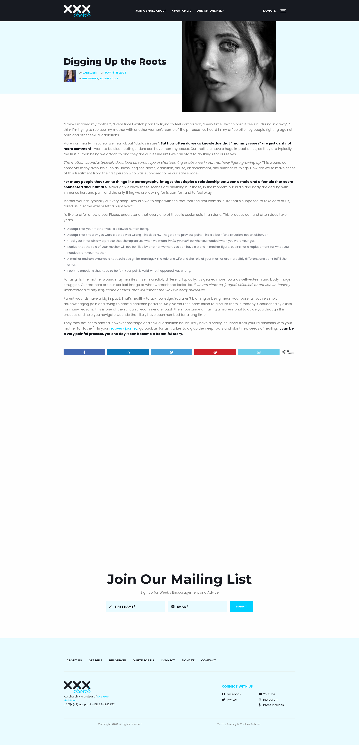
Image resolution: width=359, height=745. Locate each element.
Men (84, 78)
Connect (168, 660)
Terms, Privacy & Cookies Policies (238, 724)
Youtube (268, 694)
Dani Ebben (89, 72)
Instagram (270, 699)
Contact (208, 660)
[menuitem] (151, 10)
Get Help (95, 660)
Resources (118, 660)
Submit (241, 606)
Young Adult (109, 78)
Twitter (231, 699)
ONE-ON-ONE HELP (210, 10)
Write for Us (143, 660)
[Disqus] (179, 406)
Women (93, 78)
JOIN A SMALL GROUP (151, 10)
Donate (269, 10)
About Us (74, 660)
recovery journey (123, 328)
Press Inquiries (273, 705)
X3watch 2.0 (181, 10)
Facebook (233, 694)
